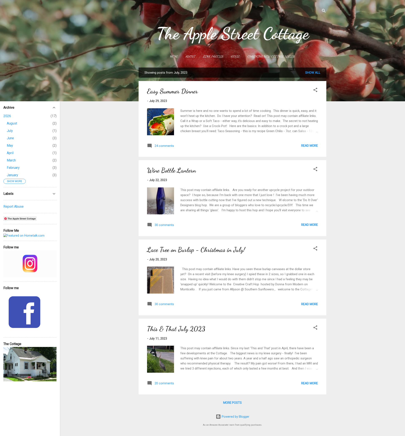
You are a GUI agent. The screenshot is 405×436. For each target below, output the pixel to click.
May (10, 146)
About (191, 56)
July (10, 131)
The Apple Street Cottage (232, 33)
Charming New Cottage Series (271, 56)
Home (174, 56)
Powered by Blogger (235, 416)
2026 (7, 116)
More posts (232, 402)
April (10, 153)
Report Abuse (13, 206)
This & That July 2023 (176, 329)
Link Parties (213, 56)
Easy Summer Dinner (172, 91)
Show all (312, 72)
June (10, 138)
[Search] (323, 11)
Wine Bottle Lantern (171, 170)
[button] (315, 90)
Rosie (235, 56)
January (12, 175)
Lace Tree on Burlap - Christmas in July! (196, 249)
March (11, 160)
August (12, 123)
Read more (309, 146)
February (13, 168)
